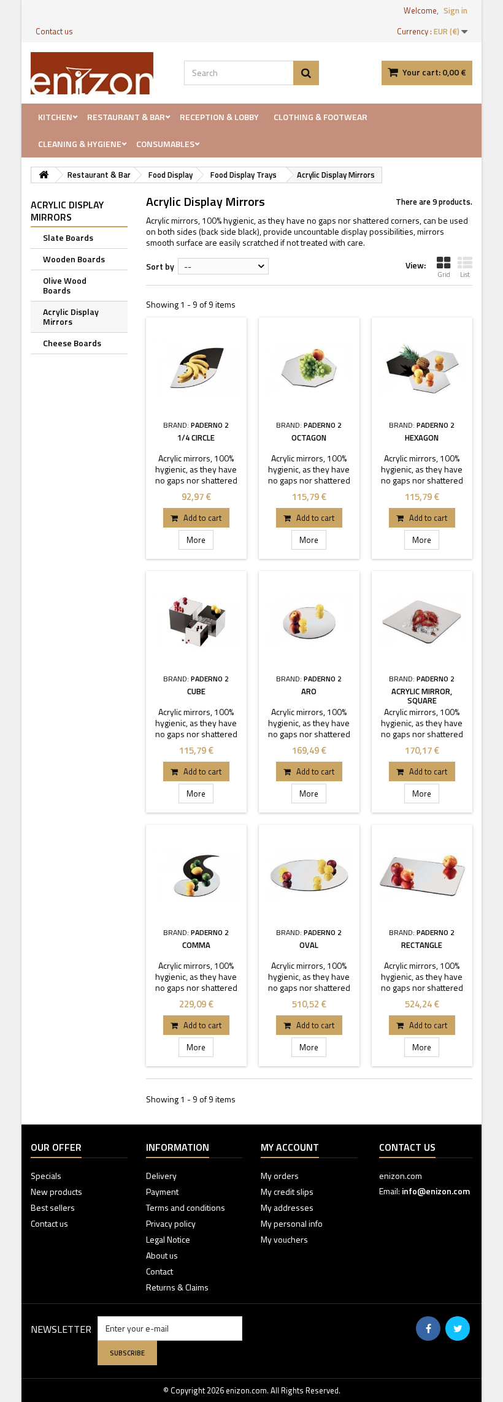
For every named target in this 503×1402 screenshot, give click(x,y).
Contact (159, 1271)
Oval (308, 945)
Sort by (160, 266)
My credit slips (287, 1191)
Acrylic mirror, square (421, 696)
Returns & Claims (177, 1287)
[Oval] (309, 875)
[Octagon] (309, 367)
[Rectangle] (422, 875)
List (465, 274)
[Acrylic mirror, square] (422, 621)
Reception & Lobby (219, 116)
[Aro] (309, 621)
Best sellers (53, 1207)
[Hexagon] (422, 367)
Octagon (308, 437)
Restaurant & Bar (126, 116)
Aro (309, 691)
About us (162, 1255)
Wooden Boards (74, 258)
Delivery (161, 1175)
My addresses (287, 1207)
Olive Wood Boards (64, 285)
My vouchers (284, 1239)
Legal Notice (168, 1239)
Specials (46, 1175)
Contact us (54, 31)
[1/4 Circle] (196, 367)
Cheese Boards (72, 342)
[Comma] (196, 875)
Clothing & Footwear (320, 116)
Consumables (165, 143)
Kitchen (55, 116)
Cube (196, 691)
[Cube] (196, 621)
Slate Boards (68, 237)
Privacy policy (171, 1223)
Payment (162, 1191)
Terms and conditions (185, 1207)
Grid (443, 274)
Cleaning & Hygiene (79, 143)
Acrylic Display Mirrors (71, 316)
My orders (280, 1175)
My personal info (292, 1223)
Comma (196, 945)
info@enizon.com (436, 1190)
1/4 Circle (196, 437)
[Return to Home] (43, 175)
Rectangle (421, 945)
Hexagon (422, 437)
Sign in (455, 10)
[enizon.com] (98, 73)
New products (56, 1191)
